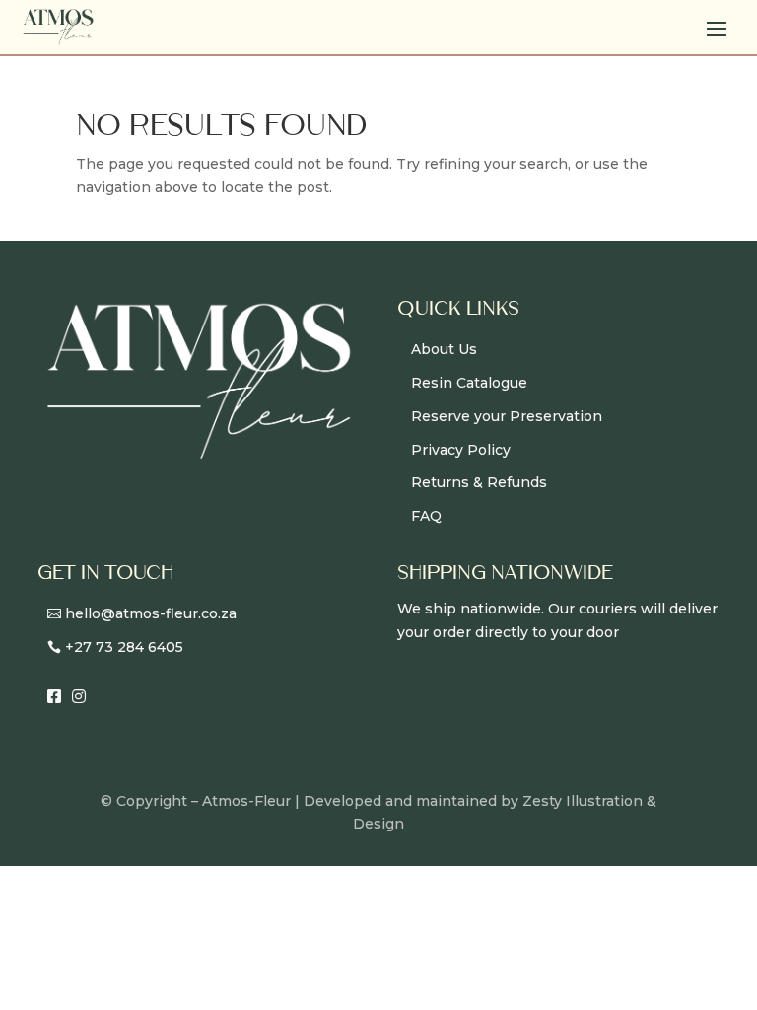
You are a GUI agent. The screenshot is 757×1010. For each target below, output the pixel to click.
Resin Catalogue (469, 383)
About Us (444, 349)
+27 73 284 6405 (124, 647)
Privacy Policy (461, 450)
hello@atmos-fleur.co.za (151, 613)
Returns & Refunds (479, 482)
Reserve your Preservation (506, 416)
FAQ (426, 516)
